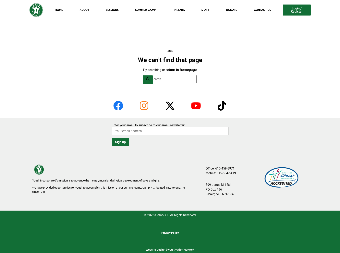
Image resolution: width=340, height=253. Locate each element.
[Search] (148, 79)
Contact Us (262, 10)
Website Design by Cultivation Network (170, 249)
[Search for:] (170, 79)
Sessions (112, 10)
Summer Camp (145, 10)
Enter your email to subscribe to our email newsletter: (148, 125)
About (84, 10)
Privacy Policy (170, 232)
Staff (205, 10)
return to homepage (181, 70)
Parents (179, 10)
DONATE (231, 10)
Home (59, 10)
